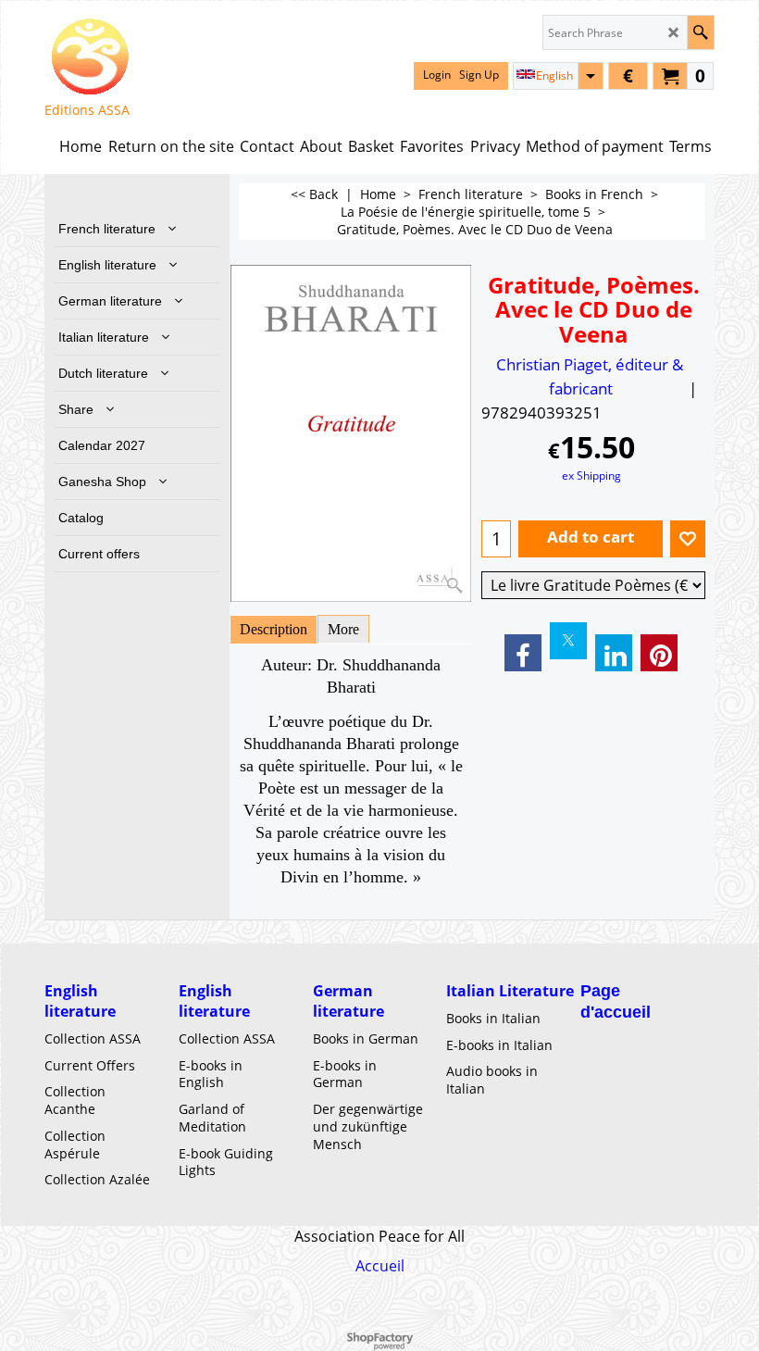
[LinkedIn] (613, 652)
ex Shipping (591, 475)
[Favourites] (687, 539)
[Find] (700, 32)
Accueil (379, 1266)
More (343, 629)
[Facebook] (522, 652)
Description (273, 629)
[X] (568, 640)
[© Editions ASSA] (89, 56)
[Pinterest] (659, 652)
